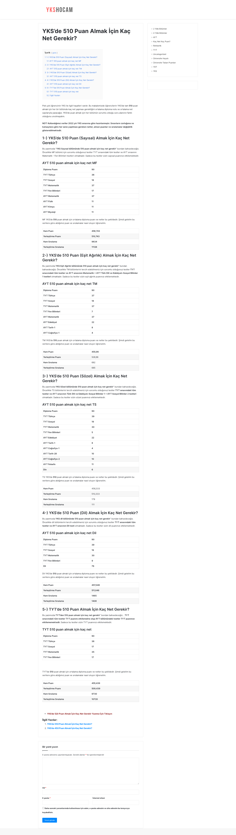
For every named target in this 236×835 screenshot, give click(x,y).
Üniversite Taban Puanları (164, 63)
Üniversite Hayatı (160, 58)
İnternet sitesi (99, 798)
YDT (155, 67)
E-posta (46, 798)
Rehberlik (157, 46)
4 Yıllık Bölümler (160, 33)
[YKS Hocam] (58, 9)
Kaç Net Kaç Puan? (161, 41)
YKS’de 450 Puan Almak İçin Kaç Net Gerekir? (69, 728)
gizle (54, 53)
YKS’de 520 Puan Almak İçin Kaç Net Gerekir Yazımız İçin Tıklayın (79, 713)
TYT (155, 50)
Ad (44, 788)
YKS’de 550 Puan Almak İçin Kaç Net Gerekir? (69, 724)
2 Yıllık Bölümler (160, 29)
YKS (155, 71)
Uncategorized (159, 54)
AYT (155, 37)
